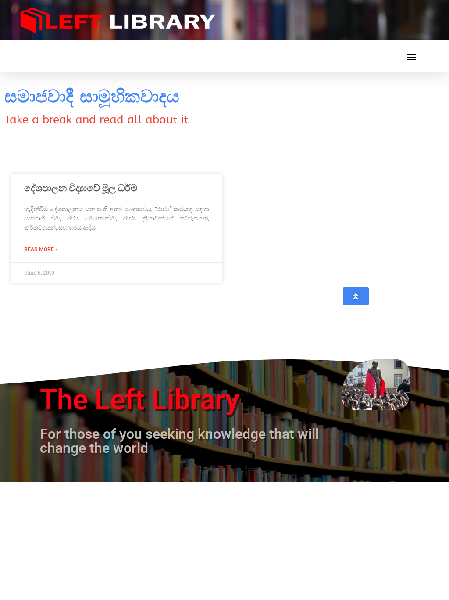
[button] (411, 56)
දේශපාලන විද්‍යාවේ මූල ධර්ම (80, 188)
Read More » (41, 249)
